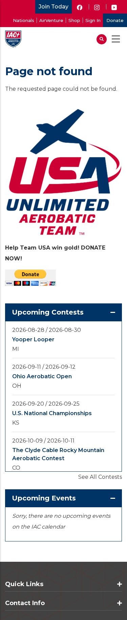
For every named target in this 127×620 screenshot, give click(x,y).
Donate (115, 20)
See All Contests (100, 477)
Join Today (53, 6)
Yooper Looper (33, 339)
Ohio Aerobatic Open (42, 376)
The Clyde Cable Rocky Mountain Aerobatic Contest (58, 454)
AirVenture (51, 20)
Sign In (93, 20)
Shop (74, 20)
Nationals (23, 20)
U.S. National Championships (52, 413)
